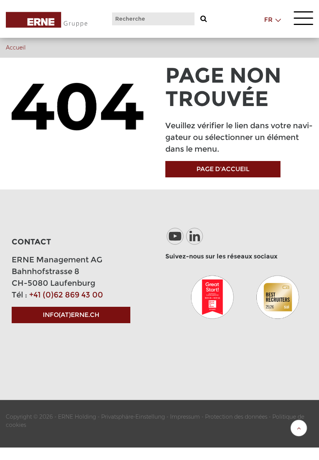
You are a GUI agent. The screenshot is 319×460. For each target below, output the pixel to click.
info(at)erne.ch (71, 314)
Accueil (16, 47)
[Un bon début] (212, 297)
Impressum (185, 416)
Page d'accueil (222, 169)
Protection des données (236, 416)
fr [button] (268, 19)
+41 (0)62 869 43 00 (66, 294)
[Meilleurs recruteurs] (277, 297)
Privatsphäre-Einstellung (133, 416)
